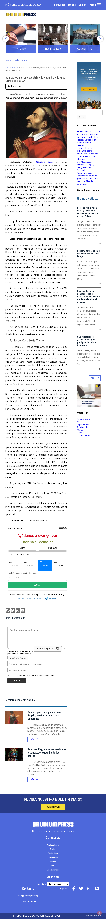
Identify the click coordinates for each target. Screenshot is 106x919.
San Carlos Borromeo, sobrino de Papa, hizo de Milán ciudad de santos (35, 79)
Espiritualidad (16, 59)
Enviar (17, 680)
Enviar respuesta (45, 648)
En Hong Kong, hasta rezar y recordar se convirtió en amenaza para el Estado (88, 134)
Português (59, 4)
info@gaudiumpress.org (28, 895)
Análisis (80, 421)
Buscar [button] (82, 117)
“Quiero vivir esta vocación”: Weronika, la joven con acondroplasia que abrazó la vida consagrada (87, 178)
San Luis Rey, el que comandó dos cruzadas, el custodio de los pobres (46, 752)
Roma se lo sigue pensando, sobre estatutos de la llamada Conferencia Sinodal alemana (87, 154)
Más (33, 739)
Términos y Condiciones (90, 915)
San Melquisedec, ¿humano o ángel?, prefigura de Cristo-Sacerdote (44, 715)
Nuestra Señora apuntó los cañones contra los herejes (89, 142)
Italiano (72, 4)
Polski (92, 4)
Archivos (42, 884)
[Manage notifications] (99, 913)
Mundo (80, 430)
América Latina (83, 419)
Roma (79, 432)
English (82, 4)
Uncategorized (83, 435)
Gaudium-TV (82, 427)
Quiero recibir (53, 807)
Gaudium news (12, 67)
